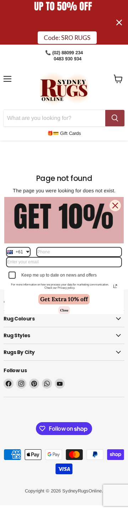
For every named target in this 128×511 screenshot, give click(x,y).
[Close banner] (119, 22)
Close (64, 310)
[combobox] (18, 252)
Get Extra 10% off (64, 299)
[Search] (114, 118)
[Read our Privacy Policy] (115, 286)
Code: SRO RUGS (67, 37)
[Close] (115, 205)
